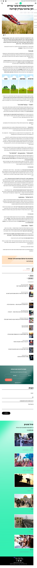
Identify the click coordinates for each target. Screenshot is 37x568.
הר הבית (32, 511)
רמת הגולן (29, 490)
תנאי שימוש (21, 562)
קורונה (25, 12)
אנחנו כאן (20, 48)
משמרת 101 (32, 551)
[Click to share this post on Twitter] (3, 35)
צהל (33, 490)
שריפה (33, 531)
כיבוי (29, 531)
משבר (29, 12)
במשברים (20, 69)
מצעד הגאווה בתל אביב (30, 470)
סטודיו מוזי (23, 564)
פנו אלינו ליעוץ (29, 261)
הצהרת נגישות (16, 562)
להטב (24, 470)
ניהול (21, 12)
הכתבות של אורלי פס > (26, 270)
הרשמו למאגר (31, 430)
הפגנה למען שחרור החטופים (24, 551)
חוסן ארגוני (32, 276)
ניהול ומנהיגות (31, 278)
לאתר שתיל (23, 1)
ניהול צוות (32, 12)
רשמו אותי (9, 379)
